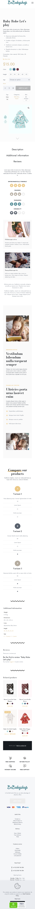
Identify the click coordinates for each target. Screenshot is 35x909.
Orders (17, 848)
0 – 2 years (7, 636)
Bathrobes (16, 97)
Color (4, 69)
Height (5, 74)
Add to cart (23, 88)
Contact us (17, 819)
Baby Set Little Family (10, 729)
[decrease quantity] (5, 88)
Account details (17, 854)
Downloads (17, 850)
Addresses (17, 852)
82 (26, 74)
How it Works (17, 833)
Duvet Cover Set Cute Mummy (10, 700)
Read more (17, 899)
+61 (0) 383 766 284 (18, 867)
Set (7, 99)
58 (18, 74)
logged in (12, 662)
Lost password (17, 855)
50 (10, 74)
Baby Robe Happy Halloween (25, 730)
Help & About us (17, 821)
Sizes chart (7, 59)
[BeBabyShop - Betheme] (17, 2)
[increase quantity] (13, 88)
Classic (16, 98)
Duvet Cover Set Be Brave (25, 700)
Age (4, 80)
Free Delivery (17, 835)
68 (22, 74)
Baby (7, 97)
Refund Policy (17, 824)
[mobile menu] (32, 2)
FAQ (17, 837)
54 (14, 74)
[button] (29, 108)
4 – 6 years (14, 636)
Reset (4, 83)
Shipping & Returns (17, 822)
